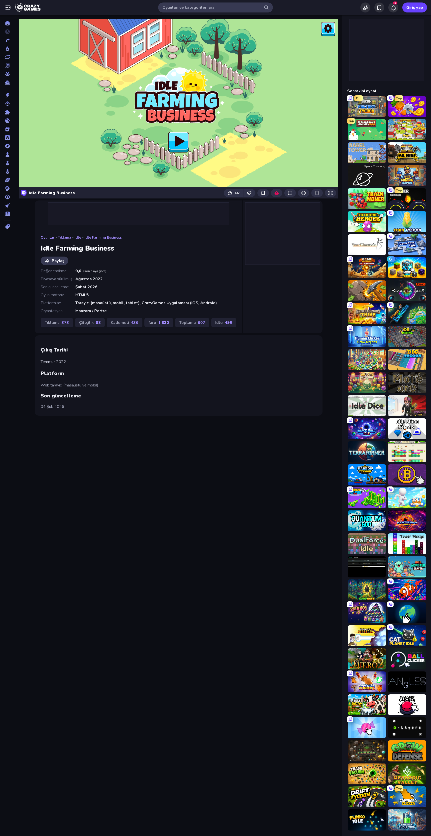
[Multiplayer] (7, 74)
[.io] (7, 120)
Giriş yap (414, 7)
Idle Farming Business (103, 237)
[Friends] (365, 7)
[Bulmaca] (7, 112)
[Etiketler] (7, 226)
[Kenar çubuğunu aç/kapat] (8, 7)
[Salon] (7, 163)
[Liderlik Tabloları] (7, 82)
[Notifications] (393, 7)
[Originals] (7, 65)
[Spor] (7, 180)
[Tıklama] (7, 205)
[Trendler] (7, 48)
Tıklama (64, 237)
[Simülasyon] (7, 171)
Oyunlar (47, 237)
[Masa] (7, 154)
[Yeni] (7, 40)
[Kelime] (7, 137)
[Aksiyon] (7, 95)
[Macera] (7, 146)
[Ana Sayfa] (7, 23)
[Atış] (7, 103)
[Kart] (7, 129)
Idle (78, 237)
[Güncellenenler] (7, 57)
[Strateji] (7, 188)
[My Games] (379, 7)
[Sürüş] (7, 197)
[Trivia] (7, 214)
